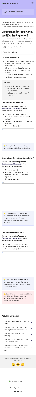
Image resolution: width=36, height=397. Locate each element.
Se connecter (22, 388)
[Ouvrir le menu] (32, 3)
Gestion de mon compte (24, 22)
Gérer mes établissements (9, 24)
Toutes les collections (8, 22)
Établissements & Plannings (11, 108)
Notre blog (13, 388)
